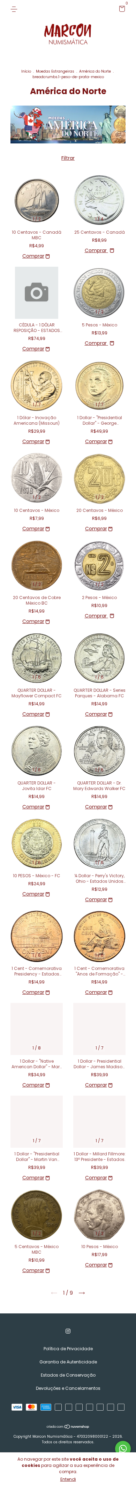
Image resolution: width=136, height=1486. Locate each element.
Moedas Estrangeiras (55, 71)
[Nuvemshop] (68, 1427)
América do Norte (95, 71)
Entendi (68, 1479)
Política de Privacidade (68, 1349)
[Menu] (15, 8)
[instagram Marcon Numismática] (68, 1331)
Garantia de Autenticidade (68, 1362)
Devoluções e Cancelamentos (68, 1388)
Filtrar (68, 158)
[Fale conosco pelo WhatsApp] (123, 1448)
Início (26, 71)
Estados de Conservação (68, 1375)
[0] (121, 9)
